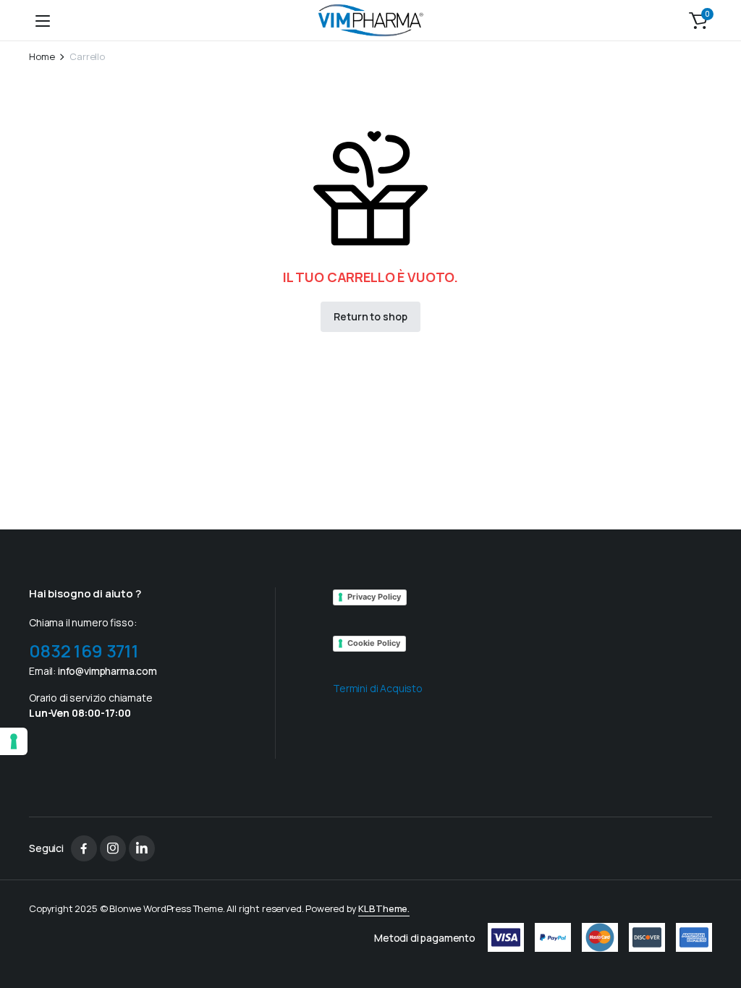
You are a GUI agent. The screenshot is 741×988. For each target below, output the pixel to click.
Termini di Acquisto (378, 688)
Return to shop (370, 316)
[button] (698, 20)
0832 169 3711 (84, 651)
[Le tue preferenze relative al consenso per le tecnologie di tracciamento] (13, 741)
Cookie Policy (373, 643)
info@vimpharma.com (107, 671)
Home (41, 56)
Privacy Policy (374, 597)
